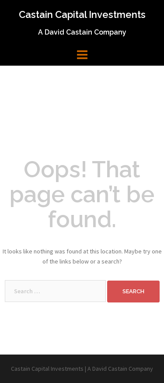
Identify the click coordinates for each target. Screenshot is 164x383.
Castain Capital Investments (82, 14)
